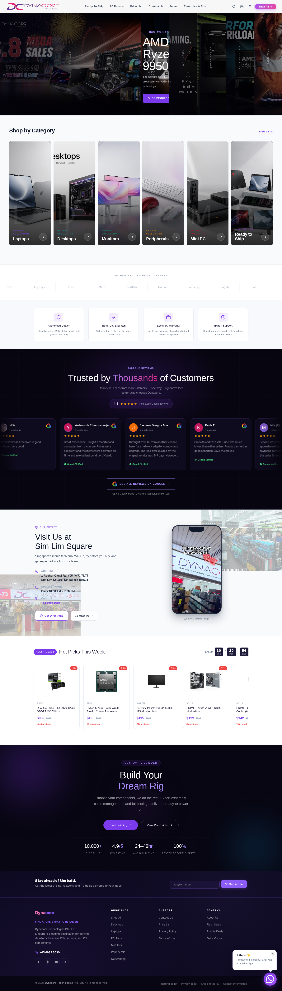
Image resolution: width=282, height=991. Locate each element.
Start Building (118, 825)
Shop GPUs (212, 101)
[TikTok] (65, 962)
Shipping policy (210, 983)
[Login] (250, 6)
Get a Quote (214, 938)
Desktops (117, 924)
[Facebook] (38, 962)
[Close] (273, 954)
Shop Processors (48, 101)
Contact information (235, 983)
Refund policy (169, 983)
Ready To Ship (94, 6)
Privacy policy (189, 983)
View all (264, 131)
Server (173, 6)
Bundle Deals (215, 931)
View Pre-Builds (157, 825)
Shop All (264, 6)
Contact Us (156, 6)
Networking (118, 958)
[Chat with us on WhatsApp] (270, 979)
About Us (212, 917)
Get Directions (54, 615)
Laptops (116, 931)
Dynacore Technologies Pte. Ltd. (64, 982)
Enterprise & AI (193, 6)
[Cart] (242, 6)
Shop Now (11, 99)
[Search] (233, 6)
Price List (136, 6)
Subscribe (236, 884)
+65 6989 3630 (50, 602)
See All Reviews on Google (142, 483)
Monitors (116, 945)
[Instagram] (47, 962)
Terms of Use (167, 938)
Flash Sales (214, 924)
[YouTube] (56, 962)
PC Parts (115, 6)
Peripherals (118, 952)
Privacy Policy (167, 931)
